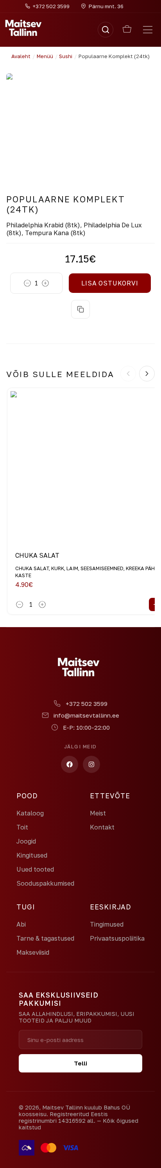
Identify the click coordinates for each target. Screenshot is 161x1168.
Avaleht (20, 56)
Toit (22, 827)
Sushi (65, 56)
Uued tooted (35, 869)
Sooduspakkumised (45, 883)
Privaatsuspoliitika (117, 938)
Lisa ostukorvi (109, 283)
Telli (80, 1063)
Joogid (26, 841)
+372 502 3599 (86, 703)
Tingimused (106, 924)
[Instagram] (91, 764)
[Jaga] (80, 309)
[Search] (105, 29)
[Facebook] (69, 764)
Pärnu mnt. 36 (105, 6)
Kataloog (30, 813)
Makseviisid (32, 952)
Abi (21, 924)
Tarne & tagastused (45, 938)
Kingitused (31, 855)
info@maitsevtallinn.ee (86, 715)
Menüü (45, 56)
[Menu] (148, 30)
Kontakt (102, 827)
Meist (98, 813)
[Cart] (127, 29)
